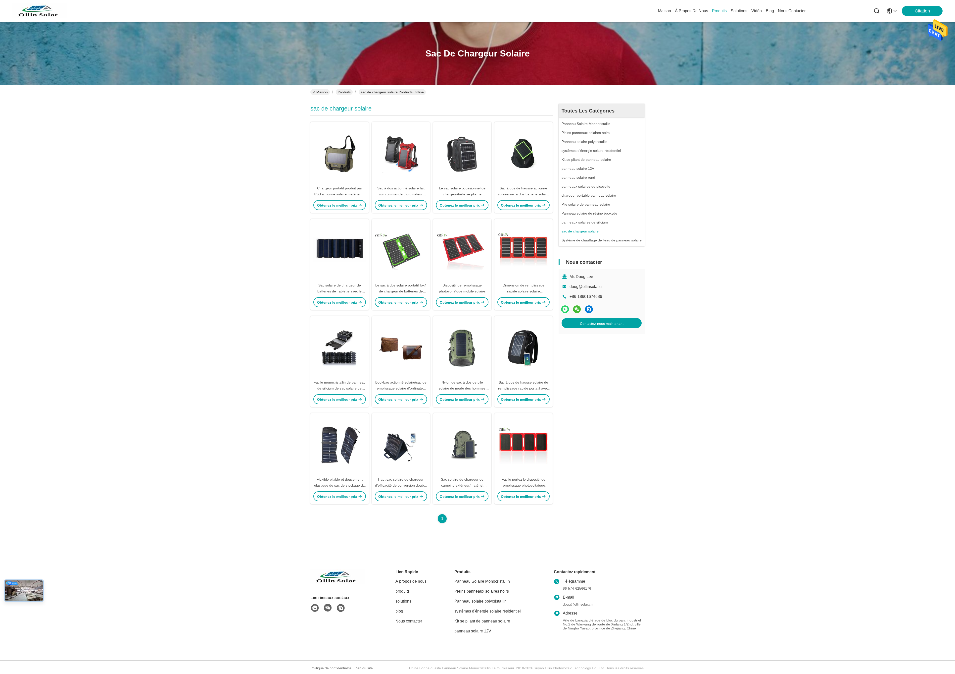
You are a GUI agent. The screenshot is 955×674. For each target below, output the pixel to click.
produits (719, 11)
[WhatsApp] (565, 309)
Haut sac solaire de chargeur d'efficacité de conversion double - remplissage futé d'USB (401, 485)
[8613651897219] (314, 608)
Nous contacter (408, 621)
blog (770, 11)
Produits (344, 92)
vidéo (756, 11)
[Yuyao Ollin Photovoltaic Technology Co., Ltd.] (39, 10)
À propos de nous (691, 11)
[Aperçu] (337, 583)
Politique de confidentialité (330, 668)
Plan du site (363, 668)
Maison (664, 11)
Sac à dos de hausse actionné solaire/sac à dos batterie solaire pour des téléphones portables (523, 194)
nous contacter (792, 11)
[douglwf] (588, 309)
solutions (739, 11)
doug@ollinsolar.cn (587, 286)
